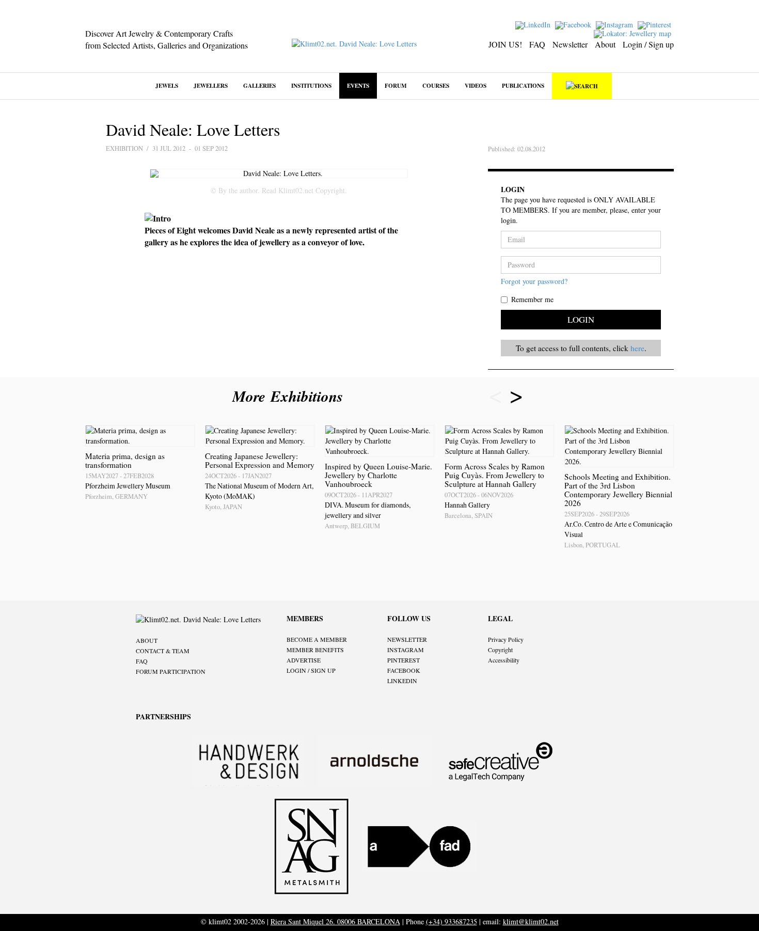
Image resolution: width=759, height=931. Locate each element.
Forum (396, 85)
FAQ (537, 44)
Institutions (311, 85)
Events (358, 85)
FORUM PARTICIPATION (170, 671)
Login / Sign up (648, 44)
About (605, 44)
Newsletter (570, 44)
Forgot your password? (534, 281)
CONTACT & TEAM (162, 650)
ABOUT (146, 640)
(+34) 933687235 (451, 921)
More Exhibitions (290, 396)
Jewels (166, 85)
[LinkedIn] (534, 24)
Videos (475, 85)
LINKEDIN (402, 680)
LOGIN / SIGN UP (311, 670)
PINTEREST (403, 660)
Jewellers (211, 85)
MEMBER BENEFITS (315, 649)
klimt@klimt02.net (531, 921)
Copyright (500, 649)
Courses (435, 85)
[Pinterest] (656, 24)
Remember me (532, 299)
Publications (523, 85)
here (637, 348)
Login (580, 319)
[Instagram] (616, 24)
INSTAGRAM (405, 649)
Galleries (259, 85)
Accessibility (503, 660)
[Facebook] (574, 24)
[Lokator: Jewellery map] (634, 33)
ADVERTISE (304, 660)
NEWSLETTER (407, 639)
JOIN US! (505, 44)
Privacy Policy (506, 639)
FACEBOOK (403, 670)
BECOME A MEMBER (317, 639)
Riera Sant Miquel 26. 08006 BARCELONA (335, 921)
